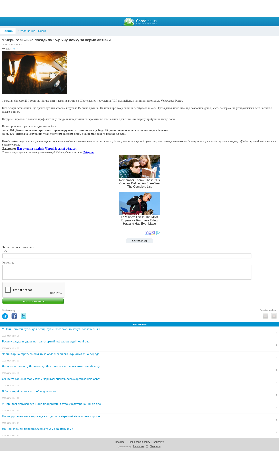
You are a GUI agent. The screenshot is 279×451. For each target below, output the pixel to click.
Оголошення (26, 31)
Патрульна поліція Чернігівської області (46, 148)
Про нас (119, 442)
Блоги (42, 31)
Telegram (88, 152)
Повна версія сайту (139, 442)
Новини (7, 31)
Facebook (138, 446)
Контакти (158, 442)
